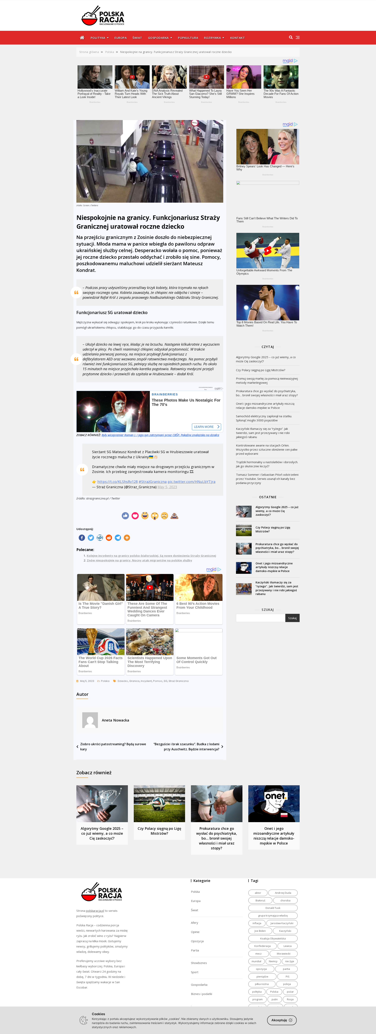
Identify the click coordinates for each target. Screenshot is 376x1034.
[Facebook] (82, 538)
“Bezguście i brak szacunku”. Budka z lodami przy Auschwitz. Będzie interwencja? (186, 746)
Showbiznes (199, 963)
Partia (195, 950)
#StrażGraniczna (153, 481)
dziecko (123, 681)
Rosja (290, 999)
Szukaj (268, 610)
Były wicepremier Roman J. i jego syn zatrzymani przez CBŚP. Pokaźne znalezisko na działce (160, 435)
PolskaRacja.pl (100, 12)
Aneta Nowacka (115, 720)
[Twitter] (91, 538)
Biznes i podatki (201, 994)
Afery (194, 923)
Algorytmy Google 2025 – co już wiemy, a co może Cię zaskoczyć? (266, 359)
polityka (257, 991)
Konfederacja (262, 946)
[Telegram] (118, 538)
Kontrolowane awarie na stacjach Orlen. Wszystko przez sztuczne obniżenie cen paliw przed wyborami (266, 449)
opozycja (261, 969)
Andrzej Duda (283, 893)
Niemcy (273, 961)
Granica (134, 681)
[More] (127, 538)
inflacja (257, 923)
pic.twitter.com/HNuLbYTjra (191, 481)
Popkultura (188, 38)
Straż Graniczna (179, 681)
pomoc (157, 681)
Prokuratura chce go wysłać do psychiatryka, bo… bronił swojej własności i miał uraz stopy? (267, 393)
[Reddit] (109, 538)
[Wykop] (100, 538)
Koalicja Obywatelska (273, 938)
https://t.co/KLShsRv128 (117, 481)
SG (165, 681)
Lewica (288, 946)
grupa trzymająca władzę (273, 915)
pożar (290, 991)
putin (275, 999)
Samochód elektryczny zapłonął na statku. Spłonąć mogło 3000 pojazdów (264, 418)
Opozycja (197, 941)
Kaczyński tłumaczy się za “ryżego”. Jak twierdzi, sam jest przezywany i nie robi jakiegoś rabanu (263, 433)
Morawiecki (283, 953)
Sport (194, 972)
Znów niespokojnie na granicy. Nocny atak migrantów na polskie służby (139, 560)
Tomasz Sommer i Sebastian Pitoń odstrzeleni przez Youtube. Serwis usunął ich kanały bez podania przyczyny (267, 479)
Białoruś (260, 900)
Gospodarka (158, 38)
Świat (137, 38)
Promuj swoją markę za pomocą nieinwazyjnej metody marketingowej (267, 380)
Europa (121, 38)
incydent (146, 681)
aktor (258, 893)
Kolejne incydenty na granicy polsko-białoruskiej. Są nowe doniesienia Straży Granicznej (151, 556)
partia (286, 969)
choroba (285, 900)
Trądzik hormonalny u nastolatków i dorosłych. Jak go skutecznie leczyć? (267, 464)
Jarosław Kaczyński (282, 923)
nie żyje (289, 961)
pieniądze (262, 976)
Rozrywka (212, 38)
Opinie (195, 932)
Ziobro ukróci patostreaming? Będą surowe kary (113, 746)
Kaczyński (285, 931)
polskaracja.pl (95, 911)
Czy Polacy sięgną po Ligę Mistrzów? (260, 370)
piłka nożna (262, 984)
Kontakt (237, 38)
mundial (256, 961)
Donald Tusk (273, 908)
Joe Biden (260, 931)
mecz (258, 953)
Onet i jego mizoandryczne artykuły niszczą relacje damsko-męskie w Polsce (265, 406)
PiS (287, 976)
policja (287, 984)
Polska (105, 681)
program (257, 999)
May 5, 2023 (167, 487)
